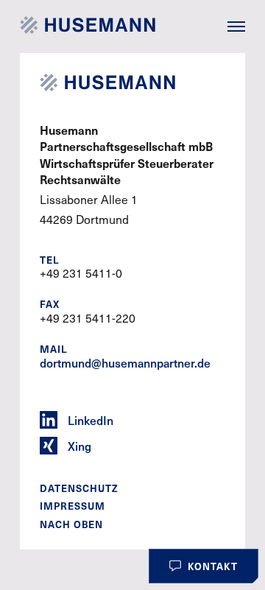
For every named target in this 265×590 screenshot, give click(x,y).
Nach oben (71, 524)
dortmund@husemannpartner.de (125, 362)
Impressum (72, 506)
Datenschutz (79, 488)
